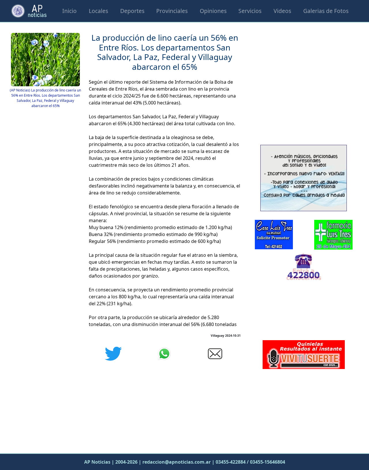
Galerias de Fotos (326, 11)
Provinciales (172, 11)
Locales (98, 11)
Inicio (69, 11)
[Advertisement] (304, 410)
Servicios (249, 11)
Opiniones (213, 11)
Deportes (132, 11)
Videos (282, 11)
